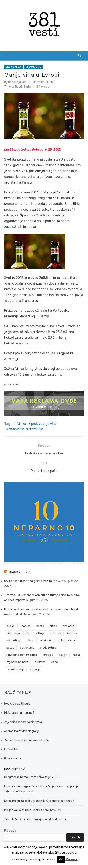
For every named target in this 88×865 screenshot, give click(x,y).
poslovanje (27, 647)
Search (75, 837)
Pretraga (10, 830)
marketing (13, 640)
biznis (53, 626)
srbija (76, 655)
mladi (29, 640)
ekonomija (13, 633)
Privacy (72, 859)
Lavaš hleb (11, 749)
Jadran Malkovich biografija (22, 731)
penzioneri (45, 640)
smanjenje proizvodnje (26, 429)
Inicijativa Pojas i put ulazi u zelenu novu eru (33, 810)
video (54, 662)
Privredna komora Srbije (22, 655)
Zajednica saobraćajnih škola (23, 722)
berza (40, 626)
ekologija (68, 626)
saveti (63, 655)
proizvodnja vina (44, 424)
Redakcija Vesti (18, 82)
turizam (39, 662)
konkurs (72, 633)
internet (55, 633)
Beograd (25, 626)
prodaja (48, 655)
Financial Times (20, 572)
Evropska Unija (35, 633)
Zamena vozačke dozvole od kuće (26, 740)
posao (10, 647)
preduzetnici (48, 647)
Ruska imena (12, 758)
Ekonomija (13, 66)
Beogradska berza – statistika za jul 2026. (32, 777)
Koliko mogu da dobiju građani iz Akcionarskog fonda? (39, 801)
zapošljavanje (15, 669)
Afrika (21, 424)
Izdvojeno (34, 66)
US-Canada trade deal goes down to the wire (33, 581)
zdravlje (35, 669)
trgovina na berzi (17, 662)
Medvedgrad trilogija (17, 704)
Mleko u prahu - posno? (19, 713)
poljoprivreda (66, 640)
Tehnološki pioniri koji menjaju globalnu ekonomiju (36, 819)
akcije (10, 626)
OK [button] (60, 859)
